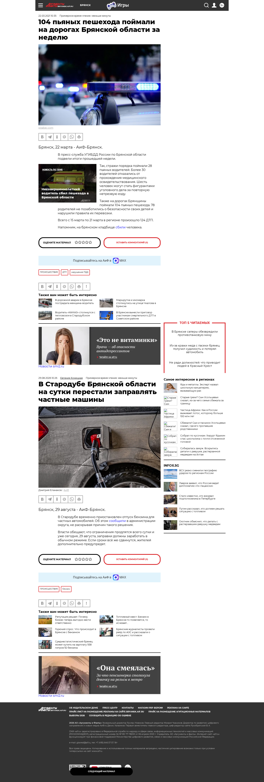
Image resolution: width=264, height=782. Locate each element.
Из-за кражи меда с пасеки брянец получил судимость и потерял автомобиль (195, 349)
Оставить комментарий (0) (132, 242)
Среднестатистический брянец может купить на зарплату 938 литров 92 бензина (74, 644)
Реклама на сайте (178, 708)
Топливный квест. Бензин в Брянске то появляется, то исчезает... (132, 619)
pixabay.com (45, 127)
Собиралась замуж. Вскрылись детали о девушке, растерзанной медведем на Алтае (200, 451)
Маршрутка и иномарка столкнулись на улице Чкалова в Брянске (136, 303)
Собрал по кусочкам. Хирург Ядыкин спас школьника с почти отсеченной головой (202, 438)
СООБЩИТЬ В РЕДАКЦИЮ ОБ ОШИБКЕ (110, 715)
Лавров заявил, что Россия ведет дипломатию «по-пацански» (199, 484)
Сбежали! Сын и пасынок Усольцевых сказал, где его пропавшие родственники (203, 425)
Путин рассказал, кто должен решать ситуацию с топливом (201, 510)
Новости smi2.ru (51, 366)
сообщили (118, 521)
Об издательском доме (83, 708)
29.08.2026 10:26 (47, 377)
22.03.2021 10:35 (47, 15)
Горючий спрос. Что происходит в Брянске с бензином (75, 631)
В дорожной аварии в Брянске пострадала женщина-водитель (74, 302)
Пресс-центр (109, 708)
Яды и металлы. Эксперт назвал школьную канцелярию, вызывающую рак (199, 387)
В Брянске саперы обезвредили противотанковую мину (195, 333)
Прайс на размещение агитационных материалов (179, 711)
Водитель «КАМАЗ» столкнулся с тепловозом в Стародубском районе (75, 315)
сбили (121, 227)
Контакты (128, 708)
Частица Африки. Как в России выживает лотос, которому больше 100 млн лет (201, 413)
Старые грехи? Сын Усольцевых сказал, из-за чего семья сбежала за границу (202, 400)
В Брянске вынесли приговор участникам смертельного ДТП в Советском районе (136, 315)
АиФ (66, 490)
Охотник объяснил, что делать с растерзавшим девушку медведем (199, 523)
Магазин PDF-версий (150, 708)
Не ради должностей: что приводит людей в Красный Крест (194, 364)
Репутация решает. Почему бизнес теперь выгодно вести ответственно (73, 619)
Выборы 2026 (77, 715)
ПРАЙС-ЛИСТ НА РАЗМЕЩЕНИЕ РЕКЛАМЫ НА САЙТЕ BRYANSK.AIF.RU (106, 711)
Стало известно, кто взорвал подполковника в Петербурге (197, 497)
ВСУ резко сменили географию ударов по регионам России (198, 472)
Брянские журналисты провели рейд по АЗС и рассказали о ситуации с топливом (135, 632)
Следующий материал (101, 771)
